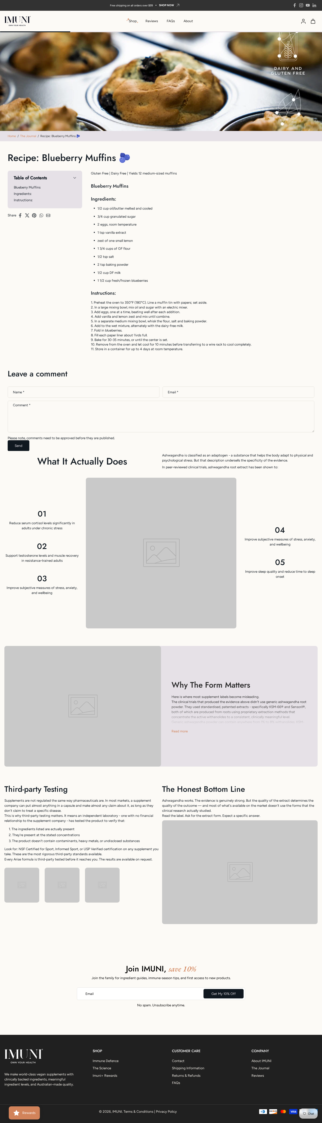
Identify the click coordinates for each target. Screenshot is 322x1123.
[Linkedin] (314, 5)
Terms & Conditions (138, 1111)
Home (12, 136)
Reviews (151, 21)
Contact (178, 1061)
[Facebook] (294, 5)
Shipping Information (188, 1068)
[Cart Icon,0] (313, 21)
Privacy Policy (166, 1111)
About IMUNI (261, 1061)
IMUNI (117, 1111)
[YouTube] (307, 5)
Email (173, 392)
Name (18, 392)
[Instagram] (301, 5)
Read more (180, 731)
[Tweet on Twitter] (28, 215)
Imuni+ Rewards (105, 1075)
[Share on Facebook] (21, 215)
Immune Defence (106, 1061)
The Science (102, 1068)
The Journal (28, 136)
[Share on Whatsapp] (42, 215)
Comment (21, 405)
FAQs (171, 21)
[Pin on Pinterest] (35, 215)
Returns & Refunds (186, 1075)
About (188, 21)
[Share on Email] (49, 215)
